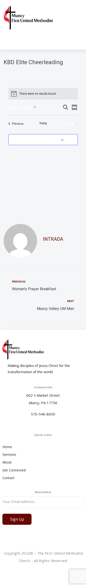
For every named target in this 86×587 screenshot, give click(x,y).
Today (43, 123)
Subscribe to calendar (40, 139)
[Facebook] (43, 572)
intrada (53, 239)
